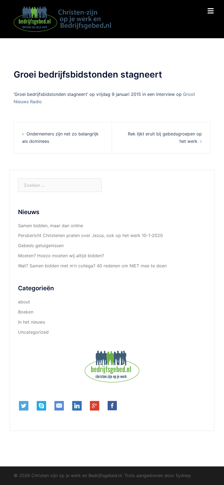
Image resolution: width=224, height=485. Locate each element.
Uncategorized (33, 332)
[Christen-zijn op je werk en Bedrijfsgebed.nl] (63, 18)
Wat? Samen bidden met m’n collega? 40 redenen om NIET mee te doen (92, 265)
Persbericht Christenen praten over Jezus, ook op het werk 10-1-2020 (90, 235)
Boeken (25, 312)
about (24, 301)
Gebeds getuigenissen (41, 245)
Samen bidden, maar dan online (50, 225)
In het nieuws (31, 322)
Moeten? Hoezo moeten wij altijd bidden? (61, 255)
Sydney (183, 475)
